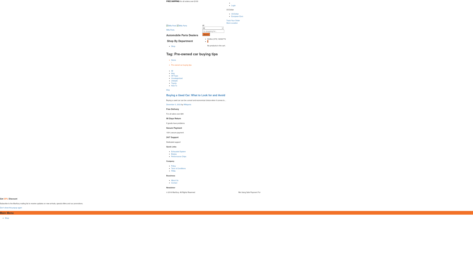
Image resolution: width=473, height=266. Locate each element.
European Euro (237, 16)
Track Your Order (233, 20)
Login (233, 5)
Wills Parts (170, 30)
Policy (173, 166)
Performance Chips (178, 156)
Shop (173, 46)
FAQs (173, 171)
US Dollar (235, 14)
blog (173, 73)
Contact (174, 183)
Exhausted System (178, 151)
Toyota (174, 83)
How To (174, 85)
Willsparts (187, 104)
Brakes (174, 154)
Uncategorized (177, 78)
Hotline (210, 39)
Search (206, 34)
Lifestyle (174, 80)
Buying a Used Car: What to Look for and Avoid (195, 95)
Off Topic (174, 76)
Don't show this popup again (11, 207)
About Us (174, 180)
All (172, 71)
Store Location (232, 23)
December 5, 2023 (173, 104)
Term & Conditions (178, 168)
